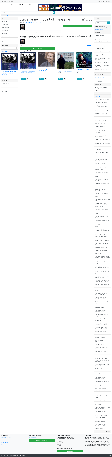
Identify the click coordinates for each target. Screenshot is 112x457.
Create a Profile (32, 437)
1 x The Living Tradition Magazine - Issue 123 (100, 306)
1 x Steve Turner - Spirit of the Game (102, 302)
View (24, 78)
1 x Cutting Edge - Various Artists (101, 289)
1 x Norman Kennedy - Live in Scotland (101, 155)
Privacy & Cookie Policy (6, 437)
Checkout (25, 4)
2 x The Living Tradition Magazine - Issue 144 (100, 298)
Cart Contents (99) (16, 4)
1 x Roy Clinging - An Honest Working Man (101, 148)
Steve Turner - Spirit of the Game (101, 36)
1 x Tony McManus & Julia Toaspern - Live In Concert (101, 324)
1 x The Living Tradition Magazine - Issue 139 (100, 420)
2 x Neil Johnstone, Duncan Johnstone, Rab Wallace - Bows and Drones (102, 231)
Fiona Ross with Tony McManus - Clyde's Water (102, 66)
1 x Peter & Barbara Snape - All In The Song (102, 319)
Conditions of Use (6, 86)
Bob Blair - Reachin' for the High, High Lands (102, 59)
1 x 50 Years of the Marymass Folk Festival (102, 403)
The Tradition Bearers (101, 78)
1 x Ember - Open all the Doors (102, 209)
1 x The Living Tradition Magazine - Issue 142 (100, 378)
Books (3, 41)
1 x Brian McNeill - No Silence (101, 393)
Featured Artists (5, 27)
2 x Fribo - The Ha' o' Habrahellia (100, 164)
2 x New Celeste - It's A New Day (101, 341)
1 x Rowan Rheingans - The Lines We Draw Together (102, 408)
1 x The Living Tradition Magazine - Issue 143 (100, 425)
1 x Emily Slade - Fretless (101, 123)
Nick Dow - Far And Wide (65, 71)
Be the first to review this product (33, 22)
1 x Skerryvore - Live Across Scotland (101, 373)
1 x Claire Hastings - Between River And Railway (101, 135)
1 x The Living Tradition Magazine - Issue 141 (100, 336)
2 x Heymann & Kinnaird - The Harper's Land (102, 221)
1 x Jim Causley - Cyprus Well (102, 99)
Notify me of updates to (101, 89)
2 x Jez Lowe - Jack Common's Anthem (102, 140)
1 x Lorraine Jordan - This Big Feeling (101, 217)
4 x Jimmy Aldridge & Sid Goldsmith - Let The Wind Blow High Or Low (102, 252)
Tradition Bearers (12, 15)
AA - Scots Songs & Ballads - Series (101, 54)
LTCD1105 (20, 15)
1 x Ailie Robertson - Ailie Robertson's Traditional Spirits (102, 328)
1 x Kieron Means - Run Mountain (100, 352)
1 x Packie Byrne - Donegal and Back (102, 382)
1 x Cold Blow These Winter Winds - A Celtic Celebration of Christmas (102, 360)
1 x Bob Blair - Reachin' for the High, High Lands (102, 365)
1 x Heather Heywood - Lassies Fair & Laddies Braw (102, 184)
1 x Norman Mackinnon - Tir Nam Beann (101, 369)
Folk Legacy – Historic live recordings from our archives (28, 72)
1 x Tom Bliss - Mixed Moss (101, 400)
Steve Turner (5, 30)
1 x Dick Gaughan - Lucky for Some (101, 225)
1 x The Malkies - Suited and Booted (101, 180)
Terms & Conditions (5, 440)
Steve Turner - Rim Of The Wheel (102, 51)
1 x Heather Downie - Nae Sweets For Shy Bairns (101, 114)
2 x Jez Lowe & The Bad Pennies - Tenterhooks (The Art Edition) (102, 144)
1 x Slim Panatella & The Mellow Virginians (102, 131)
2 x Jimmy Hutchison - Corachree (100, 127)
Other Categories (6, 36)
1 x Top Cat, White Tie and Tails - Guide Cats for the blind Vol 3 (102, 281)
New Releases (5, 24)
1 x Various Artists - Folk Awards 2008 (102, 200)
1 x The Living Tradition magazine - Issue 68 (100, 412)
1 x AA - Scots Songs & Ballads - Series (102, 212)
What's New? (5, 51)
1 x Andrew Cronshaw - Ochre (102, 118)
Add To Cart (78, 26)
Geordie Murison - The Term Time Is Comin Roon (101, 47)
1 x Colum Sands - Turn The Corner (101, 396)
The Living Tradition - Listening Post (17, 455)
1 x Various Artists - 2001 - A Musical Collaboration (101, 294)
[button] (11, 1)
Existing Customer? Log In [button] (42, 440)
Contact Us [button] (70, 451)
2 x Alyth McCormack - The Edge (101, 175)
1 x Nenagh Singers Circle (101, 247)
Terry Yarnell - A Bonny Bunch (102, 44)
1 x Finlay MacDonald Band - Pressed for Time (101, 168)
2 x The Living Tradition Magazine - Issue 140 (100, 332)
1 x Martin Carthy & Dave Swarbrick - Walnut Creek (101, 235)
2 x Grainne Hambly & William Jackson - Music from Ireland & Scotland (102, 106)
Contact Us (4, 91)
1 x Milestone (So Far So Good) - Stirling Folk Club (102, 276)
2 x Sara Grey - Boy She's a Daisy (101, 244)
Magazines (4, 33)
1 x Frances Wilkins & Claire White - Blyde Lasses (101, 416)
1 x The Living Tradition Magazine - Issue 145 (100, 389)
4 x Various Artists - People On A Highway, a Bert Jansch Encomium (102, 189)
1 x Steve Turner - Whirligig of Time (102, 285)
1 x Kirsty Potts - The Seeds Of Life (102, 272)
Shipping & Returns (6, 88)
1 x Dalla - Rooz (98, 355)
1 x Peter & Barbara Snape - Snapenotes (101, 160)
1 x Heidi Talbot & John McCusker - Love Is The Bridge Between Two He (102, 205)
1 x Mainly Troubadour (100, 385)
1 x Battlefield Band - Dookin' (101, 152)
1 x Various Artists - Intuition (101, 172)
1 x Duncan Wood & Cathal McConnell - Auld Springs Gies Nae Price (102, 268)
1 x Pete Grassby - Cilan (100, 428)
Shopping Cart (98, 96)
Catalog (6, 15)
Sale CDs (4, 39)
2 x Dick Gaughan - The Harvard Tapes (102, 262)
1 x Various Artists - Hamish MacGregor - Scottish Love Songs (101, 195)
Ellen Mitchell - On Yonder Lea (102, 62)
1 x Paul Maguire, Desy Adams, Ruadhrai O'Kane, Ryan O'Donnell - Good (102, 258)
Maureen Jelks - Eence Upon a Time (102, 70)
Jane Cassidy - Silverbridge (43, 69)
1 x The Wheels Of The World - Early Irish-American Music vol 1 (102, 239)
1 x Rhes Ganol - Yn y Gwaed (101, 120)
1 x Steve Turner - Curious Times (102, 110)
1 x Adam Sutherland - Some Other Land (101, 348)
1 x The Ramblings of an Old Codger (101, 315)
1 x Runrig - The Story (100, 344)
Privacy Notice (5, 83)
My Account (33, 4)
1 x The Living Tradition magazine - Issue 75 (100, 311)
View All (98, 93)
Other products (98, 81)
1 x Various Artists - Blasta (101, 102)
